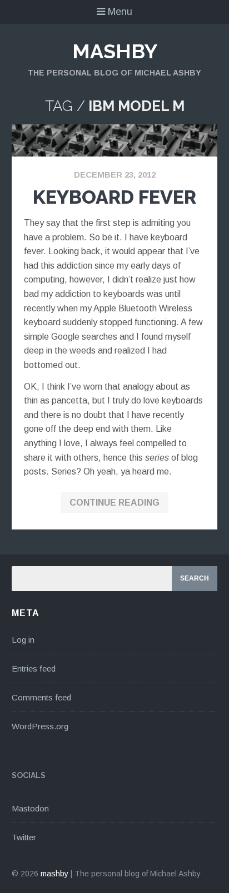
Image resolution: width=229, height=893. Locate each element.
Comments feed (41, 697)
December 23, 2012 (115, 174)
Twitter (24, 837)
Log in (23, 639)
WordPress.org (40, 726)
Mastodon (30, 808)
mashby (114, 51)
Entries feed (34, 668)
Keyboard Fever (114, 197)
